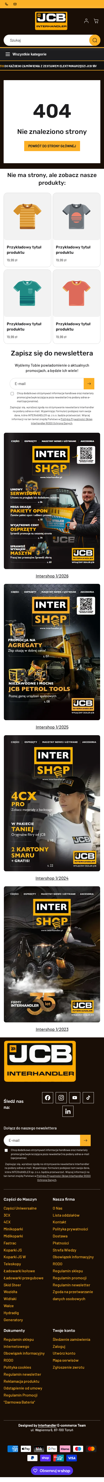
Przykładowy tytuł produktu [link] (24, 250)
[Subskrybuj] (89, 383)
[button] (96, 21)
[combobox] (52, 40)
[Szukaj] (94, 40)
